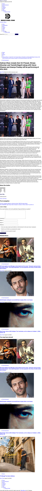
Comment (2, 218)
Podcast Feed (7, 32)
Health (3, 28)
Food (3, 29)
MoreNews (23, 490)
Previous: (13, 203)
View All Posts (3, 198)
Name (1, 220)
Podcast (3, 31)
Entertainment (4, 25)
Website (2, 224)
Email (1, 222)
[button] (3, 22)
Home (3, 24)
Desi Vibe (2, 72)
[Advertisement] (21, 43)
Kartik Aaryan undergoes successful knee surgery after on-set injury (16, 300)
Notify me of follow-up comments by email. (11, 229)
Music (3, 26)
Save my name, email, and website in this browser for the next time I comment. (18, 227)
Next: (17, 204)
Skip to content (3, 0)
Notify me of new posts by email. (8, 231)
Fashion (3, 27)
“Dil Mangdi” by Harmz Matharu (7, 476)
